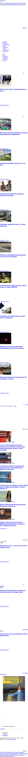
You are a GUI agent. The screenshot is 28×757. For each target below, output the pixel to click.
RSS (13, 756)
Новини (5, 43)
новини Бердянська (11, 739)
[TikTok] (7, 4)
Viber (21, 753)
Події (4, 55)
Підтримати (6, 50)
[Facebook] (7, 3)
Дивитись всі (3, 528)
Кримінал (5, 56)
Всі (4, 54)
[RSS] (23, 4)
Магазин (5, 51)
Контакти (5, 735)
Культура (5, 59)
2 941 (14, 406)
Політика (5, 58)
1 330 (10, 406)
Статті (4, 48)
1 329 (7, 406)
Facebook (15, 752)
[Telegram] (19, 3)
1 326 (26, 404)
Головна (5, 42)
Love (5, 752)
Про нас (5, 734)
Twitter (7, 756)
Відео (4, 46)
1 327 (1, 406)
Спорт (4, 60)
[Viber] (24, 3)
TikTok (11, 755)
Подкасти (5, 47)
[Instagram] (13, 3)
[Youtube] (2, 4)
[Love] (2, 3)
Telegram (13, 753)
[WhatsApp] (13, 4)
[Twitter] (19, 4)
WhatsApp (22, 755)
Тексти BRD (6, 44)
